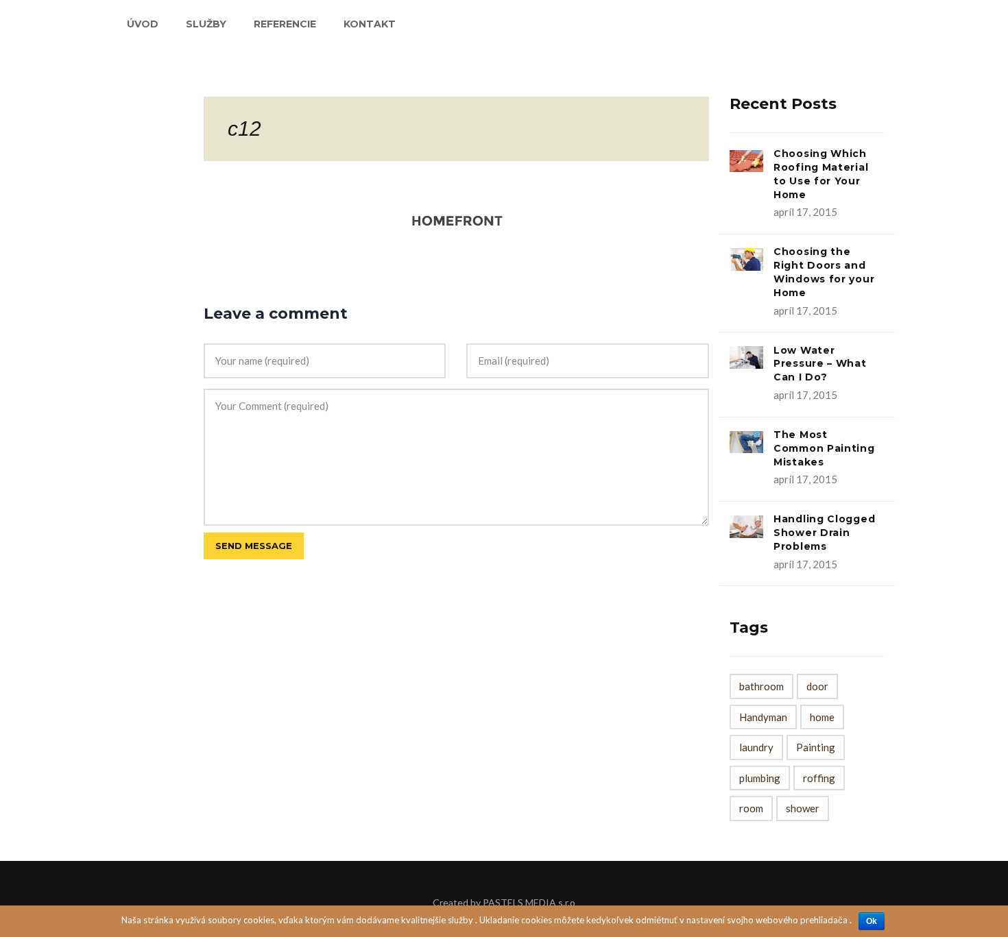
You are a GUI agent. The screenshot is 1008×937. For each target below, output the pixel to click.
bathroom (761, 686)
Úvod (142, 24)
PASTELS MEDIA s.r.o (529, 902)
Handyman (763, 717)
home (822, 717)
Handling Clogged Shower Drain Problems (824, 532)
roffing (819, 778)
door (817, 686)
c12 (244, 128)
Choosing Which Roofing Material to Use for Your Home (820, 173)
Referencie (285, 24)
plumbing (759, 778)
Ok (871, 921)
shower (802, 808)
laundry (756, 747)
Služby (206, 24)
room (751, 808)
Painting (815, 747)
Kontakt (370, 24)
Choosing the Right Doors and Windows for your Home (823, 271)
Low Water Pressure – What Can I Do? (820, 364)
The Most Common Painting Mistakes (824, 448)
